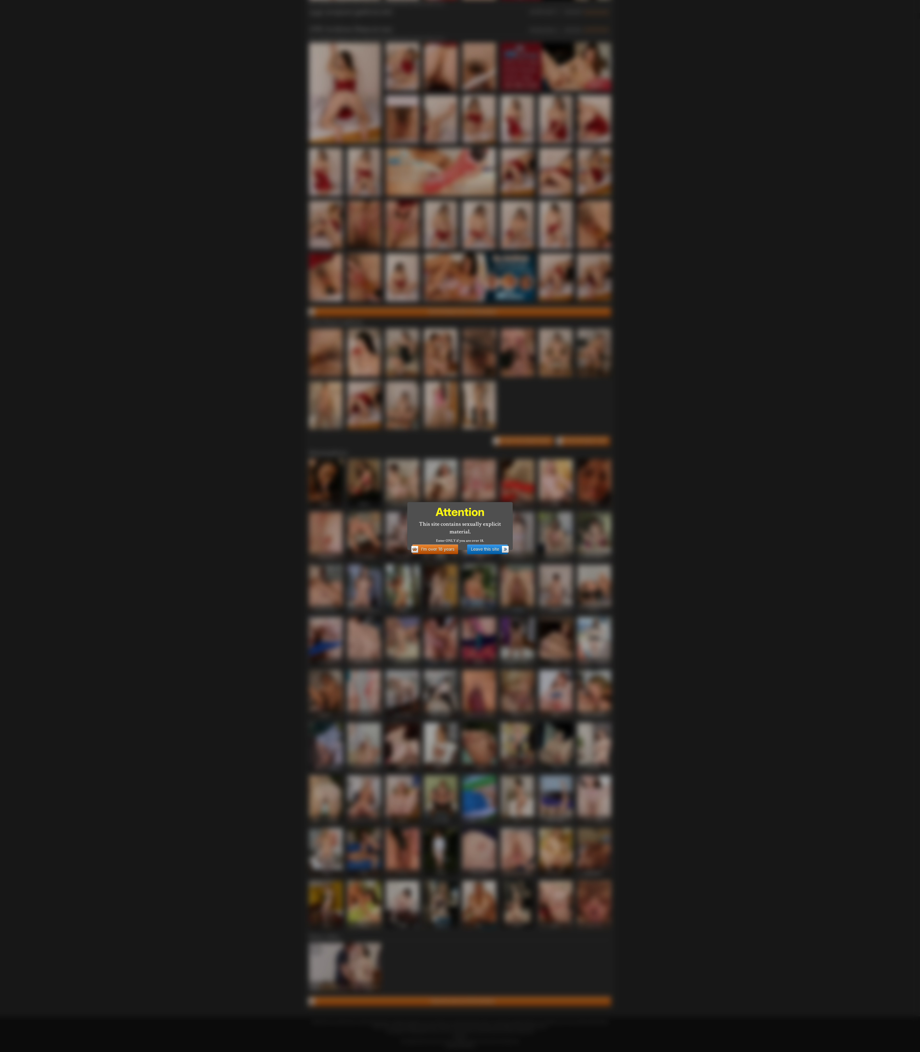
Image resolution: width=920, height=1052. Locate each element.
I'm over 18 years (437, 549)
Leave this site (485, 549)
